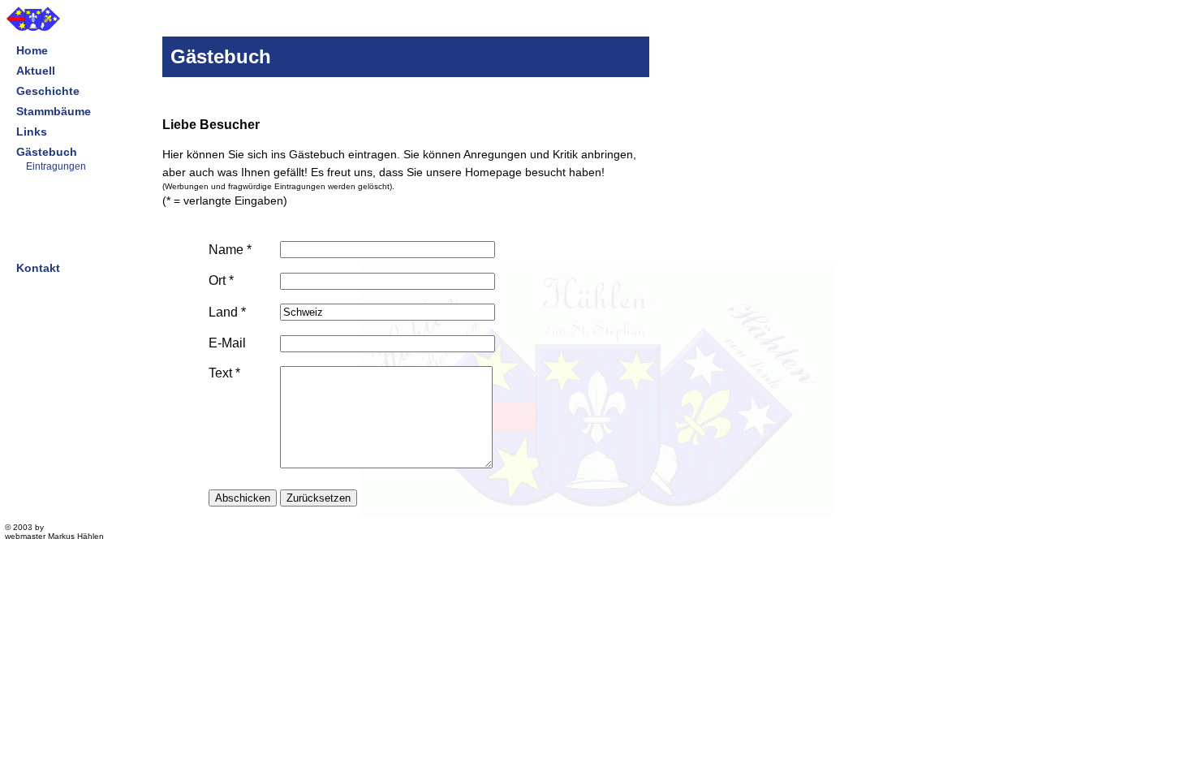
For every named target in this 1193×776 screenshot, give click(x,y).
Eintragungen (56, 166)
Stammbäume (53, 111)
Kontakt (38, 267)
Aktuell (35, 70)
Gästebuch (46, 151)
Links (31, 131)
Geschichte (48, 90)
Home (32, 50)
